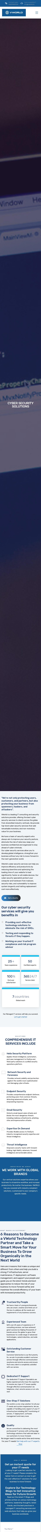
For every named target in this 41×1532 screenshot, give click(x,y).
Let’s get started (20, 1017)
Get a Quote (13, 898)
